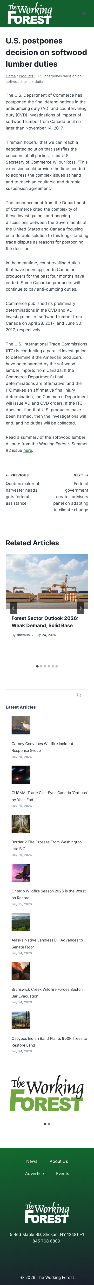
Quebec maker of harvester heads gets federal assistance (22, 489)
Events (62, 1173)
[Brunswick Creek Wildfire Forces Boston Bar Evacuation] (21, 971)
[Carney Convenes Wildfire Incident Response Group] (21, 725)
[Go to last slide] (13, 608)
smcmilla (23, 635)
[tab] (37, 666)
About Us (59, 1161)
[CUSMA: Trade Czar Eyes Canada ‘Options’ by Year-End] (21, 775)
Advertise (34, 1173)
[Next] (80, 608)
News (31, 1161)
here (27, 450)
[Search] (79, 695)
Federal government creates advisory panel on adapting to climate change (70, 492)
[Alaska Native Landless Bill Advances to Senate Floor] (21, 922)
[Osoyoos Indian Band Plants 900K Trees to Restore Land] (21, 1020)
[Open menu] (83, 13)
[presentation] (47, 581)
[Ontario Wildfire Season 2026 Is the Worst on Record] (21, 873)
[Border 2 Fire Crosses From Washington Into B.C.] (21, 824)
